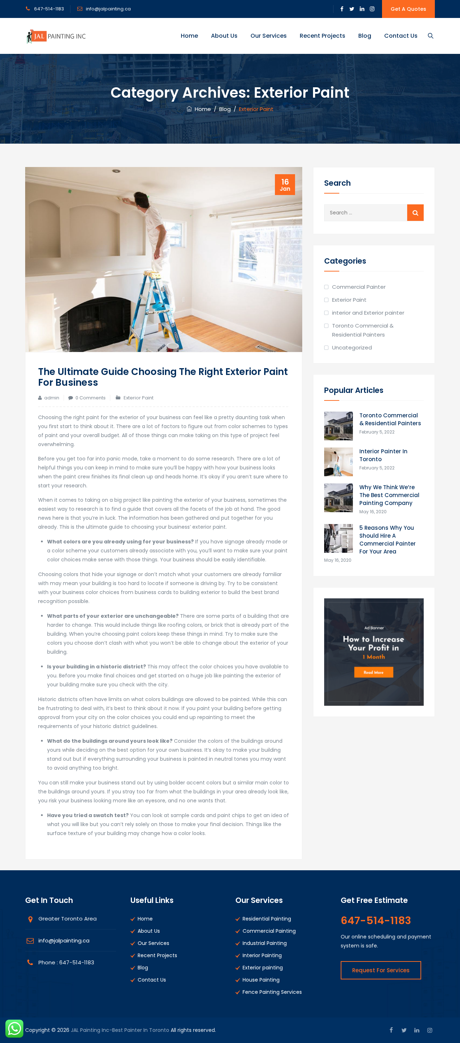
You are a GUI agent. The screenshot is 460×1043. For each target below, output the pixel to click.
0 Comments (90, 397)
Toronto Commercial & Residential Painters (363, 330)
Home (189, 36)
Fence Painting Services (272, 992)
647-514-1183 (49, 8)
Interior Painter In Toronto (383, 455)
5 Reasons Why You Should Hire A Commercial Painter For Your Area (387, 539)
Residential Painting (267, 918)
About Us (224, 36)
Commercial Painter (359, 287)
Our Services (268, 36)
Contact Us (401, 36)
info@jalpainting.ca (108, 8)
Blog (364, 36)
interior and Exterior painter (368, 312)
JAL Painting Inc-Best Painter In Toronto (120, 1030)
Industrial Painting (265, 943)
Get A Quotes (408, 9)
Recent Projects (322, 36)
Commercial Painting (269, 931)
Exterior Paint (138, 397)
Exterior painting (263, 967)
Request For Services (381, 970)
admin (51, 397)
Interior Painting (262, 955)
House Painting (261, 979)
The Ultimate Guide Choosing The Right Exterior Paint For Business (163, 377)
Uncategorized (352, 347)
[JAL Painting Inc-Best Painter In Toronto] (55, 36)
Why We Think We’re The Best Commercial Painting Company (389, 495)
